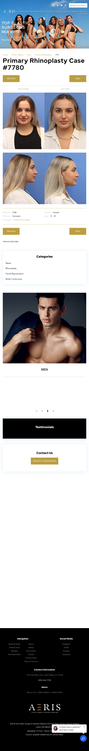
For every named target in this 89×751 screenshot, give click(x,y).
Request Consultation (44, 461)
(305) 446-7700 (44, 680)
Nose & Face (14, 647)
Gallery (66, 11)
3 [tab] (47, 411)
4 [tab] (53, 411)
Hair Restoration (14, 654)
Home (5, 55)
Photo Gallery (17, 55)
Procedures (18, 11)
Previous (11, 78)
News (8, 263)
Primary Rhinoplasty (43, 55)
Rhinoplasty (11, 268)
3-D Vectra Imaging (53, 11)
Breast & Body (14, 644)
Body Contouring (14, 279)
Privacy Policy (57, 614)
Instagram (66, 644)
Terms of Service (74, 614)
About (83, 11)
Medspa (14, 651)
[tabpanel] (44, 350)
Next (77, 78)
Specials (75, 11)
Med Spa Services (33, 11)
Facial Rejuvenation (15, 273)
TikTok (66, 647)
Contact (83, 14)
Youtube (66, 651)
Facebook (66, 654)
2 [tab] (42, 411)
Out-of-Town (31, 651)
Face (29, 55)
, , (44, 675)
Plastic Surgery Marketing (38, 735)
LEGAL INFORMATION (44, 727)
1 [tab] (36, 411)
